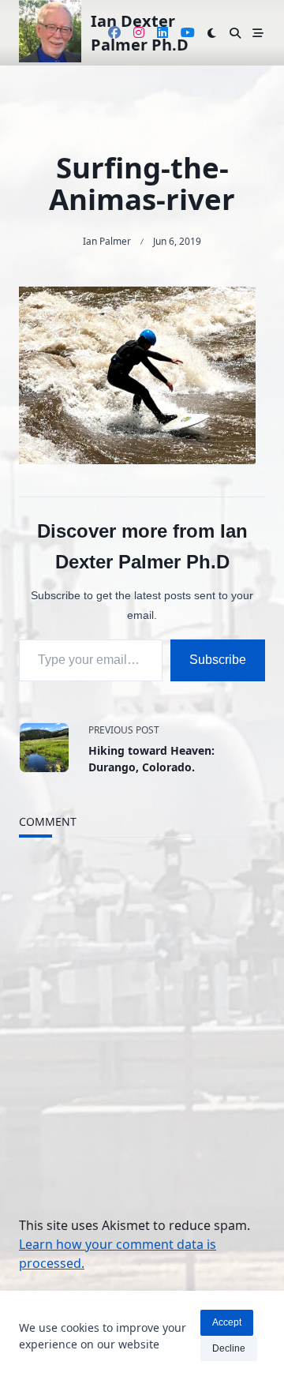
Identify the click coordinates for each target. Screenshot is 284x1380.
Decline (228, 1348)
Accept (226, 1322)
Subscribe (217, 659)
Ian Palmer (107, 241)
